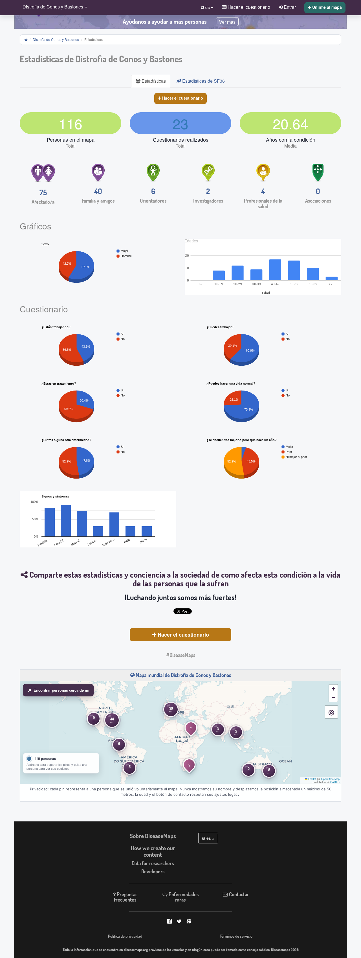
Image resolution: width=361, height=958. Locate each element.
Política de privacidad (125, 936)
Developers (152, 871)
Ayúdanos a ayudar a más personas (165, 21)
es (208, 838)
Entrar (289, 7)
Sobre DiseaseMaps (153, 835)
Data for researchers (153, 863)
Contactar (238, 894)
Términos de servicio (236, 936)
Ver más (227, 22)
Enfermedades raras (183, 897)
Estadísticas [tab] (153, 81)
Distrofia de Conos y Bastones (56, 39)
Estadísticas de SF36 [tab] (203, 81)
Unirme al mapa (326, 7)
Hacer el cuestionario (182, 98)
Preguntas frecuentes (125, 897)
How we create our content (153, 851)
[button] (53, 7)
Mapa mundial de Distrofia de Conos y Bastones (183, 675)
